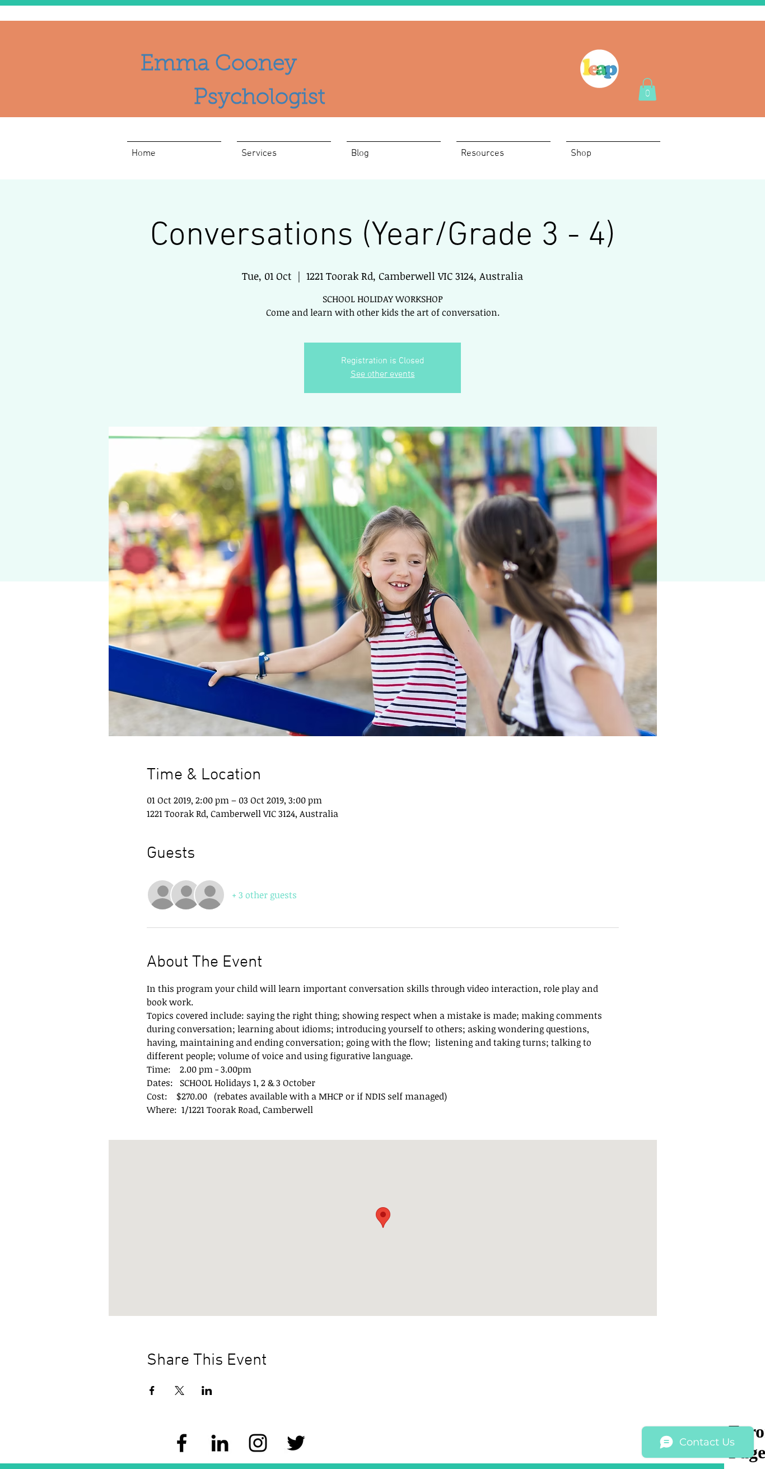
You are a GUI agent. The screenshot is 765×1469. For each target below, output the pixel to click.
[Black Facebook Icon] (182, 1443)
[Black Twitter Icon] (296, 1443)
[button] (647, 89)
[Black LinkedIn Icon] (220, 1443)
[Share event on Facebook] (152, 1390)
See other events (383, 374)
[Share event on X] (179, 1390)
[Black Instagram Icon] (258, 1443)
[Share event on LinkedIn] (207, 1390)
